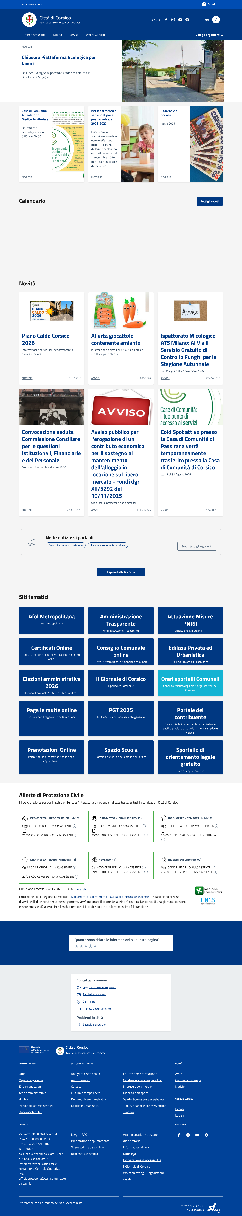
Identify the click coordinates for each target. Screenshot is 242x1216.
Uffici (22, 1073)
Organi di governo (31, 1080)
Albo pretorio (131, 1141)
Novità (57, 34)
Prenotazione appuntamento (90, 1141)
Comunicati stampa (188, 1080)
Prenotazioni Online (51, 749)
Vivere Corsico (95, 34)
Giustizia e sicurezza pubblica (142, 1080)
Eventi (179, 1109)
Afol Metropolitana (52, 616)
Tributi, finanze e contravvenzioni (145, 1105)
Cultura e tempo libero (86, 1093)
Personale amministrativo (36, 1105)
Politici (23, 1099)
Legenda (81, 889)
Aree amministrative (32, 1093)
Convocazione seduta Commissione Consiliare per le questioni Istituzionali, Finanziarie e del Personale (51, 446)
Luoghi (179, 1115)
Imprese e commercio (137, 1086)
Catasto (76, 1086)
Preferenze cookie (31, 1202)
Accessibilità (74, 1202)
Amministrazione (34, 34)
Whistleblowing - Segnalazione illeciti (144, 1176)
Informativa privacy (136, 1147)
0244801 (30, 1148)
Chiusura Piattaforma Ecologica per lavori (59, 60)
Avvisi (179, 1073)
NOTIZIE (27, 378)
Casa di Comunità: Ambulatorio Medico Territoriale (35, 115)
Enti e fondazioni (30, 1086)
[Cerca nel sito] (216, 20)
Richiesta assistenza (84, 1153)
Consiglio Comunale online (121, 651)
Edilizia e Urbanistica (85, 1105)
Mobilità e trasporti (135, 1093)
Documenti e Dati (30, 1112)
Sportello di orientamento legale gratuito (190, 756)
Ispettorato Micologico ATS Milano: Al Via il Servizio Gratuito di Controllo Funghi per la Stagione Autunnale (188, 349)
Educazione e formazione (140, 1073)
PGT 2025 (121, 709)
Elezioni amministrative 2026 (52, 682)
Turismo (128, 1112)
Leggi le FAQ (79, 1134)
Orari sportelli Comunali (190, 678)
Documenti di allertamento (89, 896)
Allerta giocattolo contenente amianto (115, 339)
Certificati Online (51, 647)
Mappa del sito (54, 1202)
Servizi (73, 34)
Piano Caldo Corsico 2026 (46, 339)
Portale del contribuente (190, 713)
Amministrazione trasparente (142, 1134)
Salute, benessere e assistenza (143, 1099)
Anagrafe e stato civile (86, 1073)
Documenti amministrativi (88, 1099)
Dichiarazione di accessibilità (142, 1160)
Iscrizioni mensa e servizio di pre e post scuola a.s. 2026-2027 (103, 117)
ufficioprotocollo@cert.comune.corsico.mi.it (42, 1181)
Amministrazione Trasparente (121, 620)
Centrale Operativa (47, 1168)
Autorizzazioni (80, 1080)
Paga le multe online (52, 709)
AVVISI (95, 378)
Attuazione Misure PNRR (190, 620)
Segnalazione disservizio (87, 1147)
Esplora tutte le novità (121, 572)
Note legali (130, 1153)
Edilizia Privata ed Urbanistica (190, 651)
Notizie (27, 46)
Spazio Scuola (121, 749)
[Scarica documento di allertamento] (24, 830)
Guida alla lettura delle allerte (129, 896)
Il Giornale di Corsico (169, 113)
